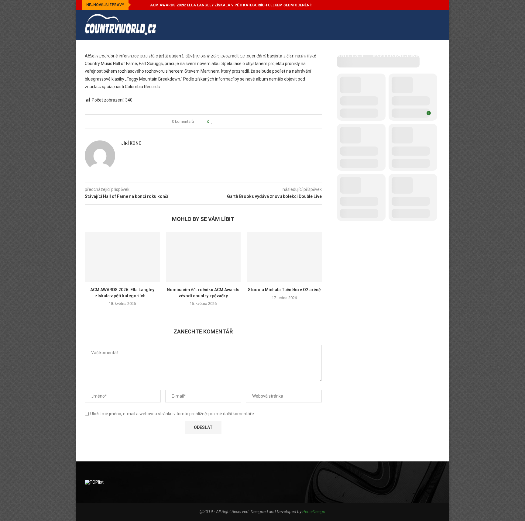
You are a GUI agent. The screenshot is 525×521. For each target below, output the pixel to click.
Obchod (104, 85)
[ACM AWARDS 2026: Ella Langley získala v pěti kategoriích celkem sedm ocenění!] (122, 257)
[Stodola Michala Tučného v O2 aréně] (284, 257)
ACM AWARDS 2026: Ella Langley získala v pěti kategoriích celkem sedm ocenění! (230, 5)
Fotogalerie (398, 55)
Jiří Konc (131, 143)
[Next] (144, 5)
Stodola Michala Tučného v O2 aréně (284, 289)
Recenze (256, 55)
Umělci (350, 55)
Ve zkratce (148, 55)
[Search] (437, 116)
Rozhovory (304, 55)
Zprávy (103, 55)
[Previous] (136, 5)
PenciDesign (313, 511)
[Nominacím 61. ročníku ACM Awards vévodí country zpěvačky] (203, 257)
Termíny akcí (205, 55)
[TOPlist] (94, 482)
